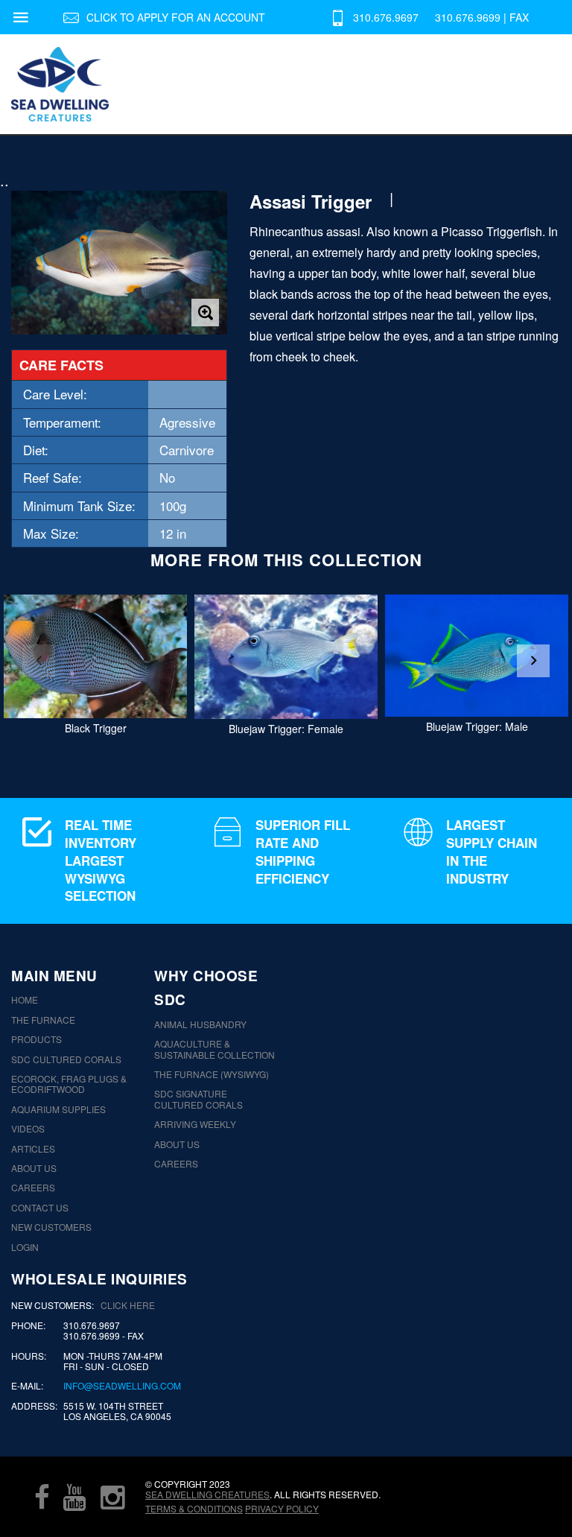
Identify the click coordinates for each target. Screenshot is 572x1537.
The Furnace (43, 1020)
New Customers (51, 1227)
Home (24, 1000)
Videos (28, 1129)
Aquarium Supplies (58, 1109)
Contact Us (40, 1207)
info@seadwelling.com (122, 1386)
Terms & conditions (194, 1508)
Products (36, 1039)
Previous (38, 660)
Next (533, 660)
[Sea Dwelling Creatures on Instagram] (112, 1496)
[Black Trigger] (95, 656)
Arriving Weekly (195, 1124)
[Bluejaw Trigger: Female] (286, 657)
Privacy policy (282, 1508)
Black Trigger (96, 727)
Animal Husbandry (200, 1024)
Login (25, 1247)
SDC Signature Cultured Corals (198, 1099)
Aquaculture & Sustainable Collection (214, 1049)
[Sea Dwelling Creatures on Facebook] (42, 1496)
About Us (34, 1168)
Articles (33, 1149)
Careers (33, 1187)
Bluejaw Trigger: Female (286, 728)
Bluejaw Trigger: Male (477, 726)
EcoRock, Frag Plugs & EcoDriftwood (69, 1084)
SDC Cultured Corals (66, 1059)
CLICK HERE (128, 1305)
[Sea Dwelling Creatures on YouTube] (74, 1496)
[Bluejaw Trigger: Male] (476, 656)
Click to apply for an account (175, 17)
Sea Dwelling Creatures (207, 1494)
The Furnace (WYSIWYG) (211, 1074)
